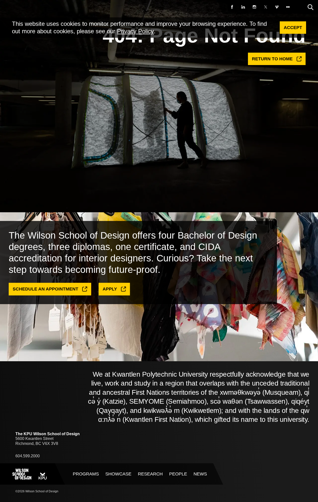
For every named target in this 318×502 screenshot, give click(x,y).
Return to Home (272, 58)
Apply (110, 289)
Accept (293, 27)
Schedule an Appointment (45, 289)
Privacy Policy (135, 31)
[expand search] (311, 7)
